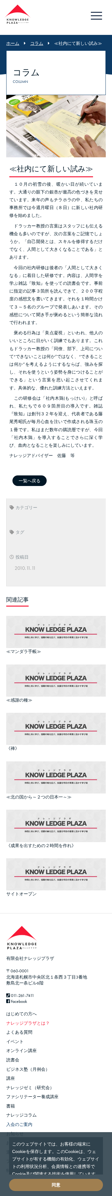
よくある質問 (19, 1032)
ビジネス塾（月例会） (28, 1069)
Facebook (18, 1001)
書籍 (10, 1106)
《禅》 (12, 748)
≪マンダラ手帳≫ (23, 651)
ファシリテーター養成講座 (32, 1096)
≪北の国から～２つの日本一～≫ (39, 797)
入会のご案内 (19, 1124)
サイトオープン (21, 894)
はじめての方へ (21, 1014)
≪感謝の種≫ (19, 700)
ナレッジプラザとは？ (28, 1023)
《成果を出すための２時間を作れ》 (41, 845)
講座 (10, 1078)
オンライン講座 (21, 1050)
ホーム (12, 43)
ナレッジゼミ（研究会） (30, 1087)
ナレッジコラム (21, 1115)
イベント (15, 1041)
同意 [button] (56, 1184)
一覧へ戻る (29, 481)
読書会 (12, 1060)
